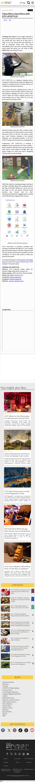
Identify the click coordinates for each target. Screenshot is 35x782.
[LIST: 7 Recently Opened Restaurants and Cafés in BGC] (5, 619)
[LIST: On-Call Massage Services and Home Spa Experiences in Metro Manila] (5, 635)
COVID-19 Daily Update (11, 688)
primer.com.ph (16, 775)
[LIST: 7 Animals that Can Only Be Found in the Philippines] (5, 668)
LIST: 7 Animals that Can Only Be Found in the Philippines (21, 663)
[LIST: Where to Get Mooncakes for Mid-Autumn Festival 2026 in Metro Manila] (17, 412)
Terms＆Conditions (29, 758)
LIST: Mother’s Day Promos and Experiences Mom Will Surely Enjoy (20, 591)
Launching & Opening (10, 692)
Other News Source (9, 702)
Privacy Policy (17, 758)
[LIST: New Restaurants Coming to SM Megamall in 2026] (17, 487)
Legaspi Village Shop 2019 (12, 694)
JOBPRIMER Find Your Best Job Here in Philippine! (17, 771)
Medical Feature (8, 698)
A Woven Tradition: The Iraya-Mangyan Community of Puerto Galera (20, 599)
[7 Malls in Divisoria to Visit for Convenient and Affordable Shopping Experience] (5, 651)
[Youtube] (32, 731)
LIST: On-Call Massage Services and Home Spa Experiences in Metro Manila (20, 631)
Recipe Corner (8, 708)
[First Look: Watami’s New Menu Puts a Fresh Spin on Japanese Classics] (17, 562)
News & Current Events (11, 700)
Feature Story (7, 690)
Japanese (6, 765)
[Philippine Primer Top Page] (6, 5)
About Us (6, 758)
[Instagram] (15, 731)
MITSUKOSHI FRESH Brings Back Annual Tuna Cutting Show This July (17, 531)
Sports (5, 714)
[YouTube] (28, 754)
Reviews (6, 710)
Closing (5, 686)
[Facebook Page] (3, 731)
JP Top (22, 3)
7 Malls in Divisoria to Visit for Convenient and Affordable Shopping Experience (20, 647)
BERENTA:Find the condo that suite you (6, 770)
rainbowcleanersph (15, 277)
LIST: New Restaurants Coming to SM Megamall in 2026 (16, 492)
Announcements (8, 682)
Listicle (5, 696)
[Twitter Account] (9, 732)
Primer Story (7, 706)
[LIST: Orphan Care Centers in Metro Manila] (5, 643)
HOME (5, 20)
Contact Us (29, 762)
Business (6, 684)
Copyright (6, 762)
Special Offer (7, 712)
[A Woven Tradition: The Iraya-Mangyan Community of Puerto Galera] (5, 603)
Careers (17, 762)
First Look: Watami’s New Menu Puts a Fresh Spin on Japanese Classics (17, 568)
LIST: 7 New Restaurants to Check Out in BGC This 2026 (20, 606)
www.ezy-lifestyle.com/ (16, 281)
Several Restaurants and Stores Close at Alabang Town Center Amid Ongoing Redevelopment (17, 456)
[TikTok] (20, 732)
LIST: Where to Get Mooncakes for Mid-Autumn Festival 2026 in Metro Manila (17, 418)
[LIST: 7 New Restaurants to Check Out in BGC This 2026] (5, 611)
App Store (22, 260)
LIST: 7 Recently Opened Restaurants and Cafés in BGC (20, 614)
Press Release (7, 704)
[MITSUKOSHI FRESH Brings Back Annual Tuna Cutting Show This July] (17, 524)
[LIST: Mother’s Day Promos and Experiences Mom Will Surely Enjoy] (5, 595)
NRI (4, 716)
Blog (10, 20)
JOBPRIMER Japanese (29, 769)
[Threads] (26, 732)
